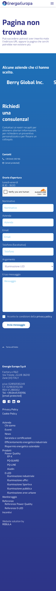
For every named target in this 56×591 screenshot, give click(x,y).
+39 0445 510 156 (12, 159)
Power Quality (12, 453)
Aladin (10, 469)
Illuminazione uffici (17, 480)
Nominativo (8, 201)
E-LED (8, 473)
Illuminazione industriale (20, 476)
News (8, 433)
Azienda (6, 215)
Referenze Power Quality (18, 504)
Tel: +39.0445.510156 (14, 392)
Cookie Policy (9, 413)
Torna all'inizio (12, 347)
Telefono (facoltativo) (14, 244)
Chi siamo (10, 425)
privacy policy (44, 316)
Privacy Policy (10, 409)
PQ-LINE (11, 464)
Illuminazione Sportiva (19, 484)
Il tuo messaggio (11, 274)
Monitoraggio (9, 496)
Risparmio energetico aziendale (22, 446)
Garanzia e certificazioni (18, 438)
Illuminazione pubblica (19, 488)
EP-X (9, 456)
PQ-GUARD (13, 460)
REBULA (6, 524)
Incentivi (7, 512)
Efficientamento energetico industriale (26, 442)
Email (5, 230)
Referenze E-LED (14, 508)
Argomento (8, 259)
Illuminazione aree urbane (21, 492)
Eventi (8, 429)
